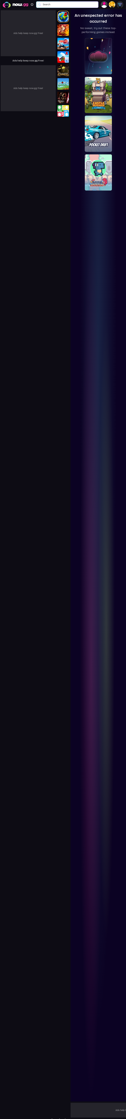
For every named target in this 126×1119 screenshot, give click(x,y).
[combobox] (69, 5)
